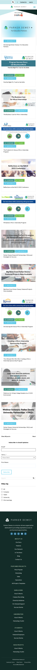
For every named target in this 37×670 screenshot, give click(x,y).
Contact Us (23, 2)
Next (34, 436)
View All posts (5, 436)
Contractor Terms (10, 662)
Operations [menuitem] (18, 580)
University (11, 41)
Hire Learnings (7, 500)
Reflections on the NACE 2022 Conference (16, 187)
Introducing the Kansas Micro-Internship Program (18, 326)
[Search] (34, 478)
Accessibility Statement (18, 664)
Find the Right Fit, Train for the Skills (14, 82)
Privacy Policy (27, 662)
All (4, 489)
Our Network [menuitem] (19, 549)
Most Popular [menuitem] (18, 569)
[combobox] (16, 478)
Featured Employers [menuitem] (18, 634)
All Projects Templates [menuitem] (18, 583)
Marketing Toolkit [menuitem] (18, 621)
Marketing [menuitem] (18, 573)
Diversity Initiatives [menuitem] (18, 600)
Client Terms (19, 662)
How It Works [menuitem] (18, 593)
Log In (31, 2)
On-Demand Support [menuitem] (18, 604)
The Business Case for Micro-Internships (15, 114)
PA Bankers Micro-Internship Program (14, 222)
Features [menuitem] (18, 545)
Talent (20, 75)
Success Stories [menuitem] (18, 607)
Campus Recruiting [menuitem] (18, 597)
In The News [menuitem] (18, 552)
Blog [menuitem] (18, 556)
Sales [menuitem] (18, 576)
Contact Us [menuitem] (18, 559)
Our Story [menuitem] (18, 542)
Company (10, 75)
